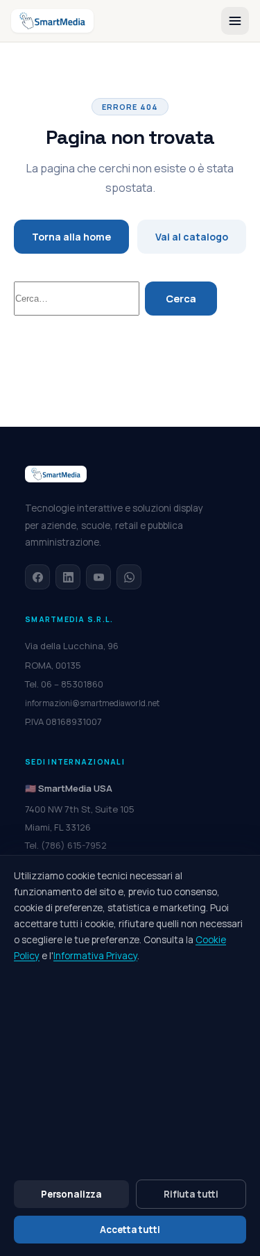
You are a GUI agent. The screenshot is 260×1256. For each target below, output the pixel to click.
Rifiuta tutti (191, 1194)
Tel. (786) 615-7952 (66, 845)
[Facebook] (37, 576)
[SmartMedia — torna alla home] (52, 21)
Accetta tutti (129, 1229)
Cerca (181, 298)
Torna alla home (71, 236)
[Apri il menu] (235, 21)
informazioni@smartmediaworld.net (92, 703)
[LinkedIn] (67, 576)
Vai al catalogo (191, 236)
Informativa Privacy (95, 955)
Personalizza (71, 1194)
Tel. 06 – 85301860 (64, 684)
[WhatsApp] (128, 576)
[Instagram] (98, 576)
